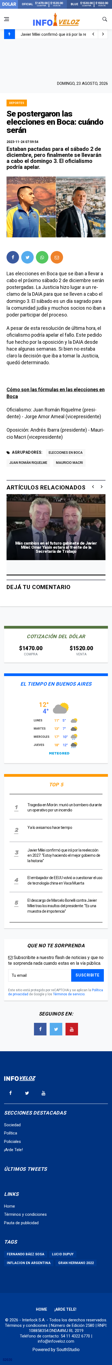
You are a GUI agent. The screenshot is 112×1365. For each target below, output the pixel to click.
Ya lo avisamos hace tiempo (49, 827)
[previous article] (103, 34)
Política (10, 1133)
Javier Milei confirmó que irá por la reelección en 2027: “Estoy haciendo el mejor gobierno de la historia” (63, 855)
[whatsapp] (42, 257)
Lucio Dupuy (63, 1254)
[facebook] (13, 257)
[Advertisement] (56, 59)
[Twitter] (56, 1029)
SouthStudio (68, 1349)
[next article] (93, 34)
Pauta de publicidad (21, 1222)
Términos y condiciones (25, 1214)
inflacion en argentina (29, 1263)
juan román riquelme (28, 463)
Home (9, 1206)
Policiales (12, 1141)
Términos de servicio (69, 994)
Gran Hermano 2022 (76, 1263)
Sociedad (12, 1124)
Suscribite (87, 975)
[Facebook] (40, 1029)
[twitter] (27, 257)
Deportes (16, 102)
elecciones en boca (66, 453)
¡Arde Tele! (13, 1149)
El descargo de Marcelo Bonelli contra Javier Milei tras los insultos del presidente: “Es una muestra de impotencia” (62, 905)
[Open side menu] (6, 19)
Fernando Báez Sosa (25, 1254)
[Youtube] (72, 1029)
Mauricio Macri (69, 463)
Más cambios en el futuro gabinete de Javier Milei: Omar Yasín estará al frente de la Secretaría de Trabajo (56, 547)
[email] (57, 257)
